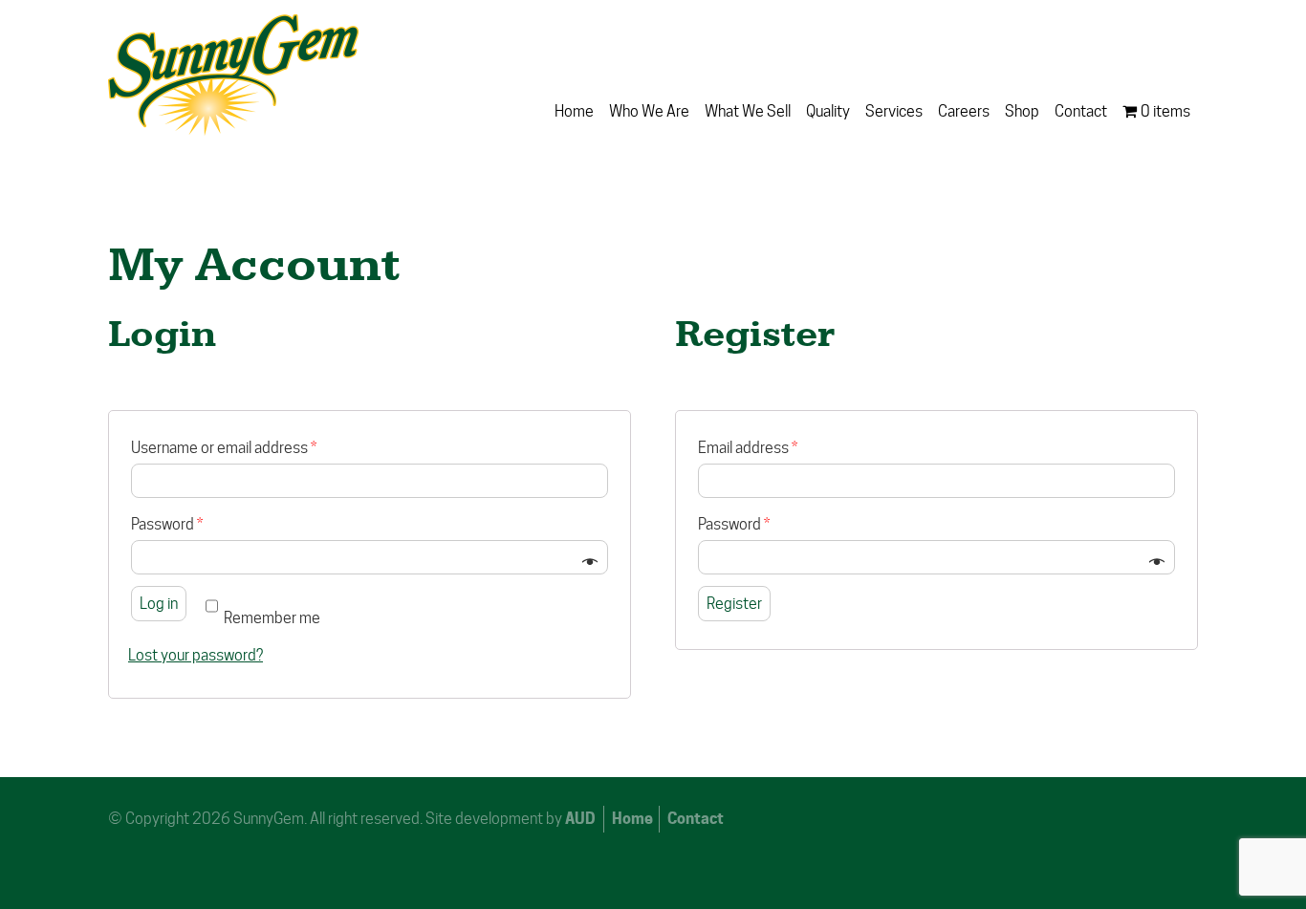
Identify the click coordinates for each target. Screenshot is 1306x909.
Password (167, 524)
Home (574, 111)
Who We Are (649, 111)
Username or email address (223, 448)
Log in (159, 604)
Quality (828, 111)
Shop (1022, 111)
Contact (1081, 111)
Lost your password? (195, 655)
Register (734, 604)
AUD (580, 819)
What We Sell (748, 111)
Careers (964, 111)
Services (894, 111)
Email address (747, 448)
